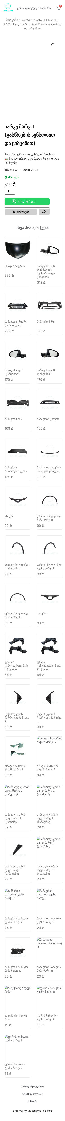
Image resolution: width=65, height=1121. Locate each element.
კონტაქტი (32, 1101)
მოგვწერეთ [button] (26, 201)
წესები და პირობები (32, 1093)
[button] (21, 212)
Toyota (25, 20)
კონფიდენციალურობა (32, 1086)
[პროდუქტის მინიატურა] (52, 44)
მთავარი (12, 20)
